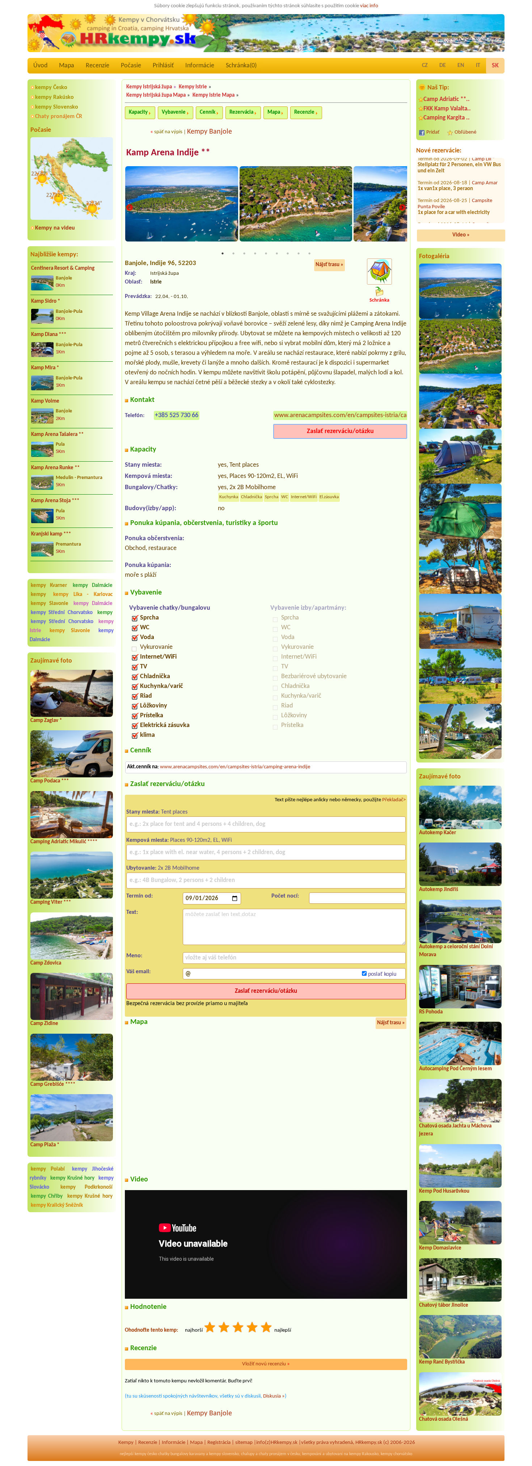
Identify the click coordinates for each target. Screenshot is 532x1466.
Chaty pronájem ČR (58, 116)
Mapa (66, 65)
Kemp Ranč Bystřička (442, 1362)
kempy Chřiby (47, 1196)
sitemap (244, 1442)
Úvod (40, 65)
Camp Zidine (44, 1023)
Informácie (199, 65)
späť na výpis (168, 132)
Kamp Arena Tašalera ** (57, 434)
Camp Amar (485, 158)
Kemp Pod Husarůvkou (444, 1191)
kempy (41, 594)
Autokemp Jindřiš (438, 889)
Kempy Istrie (193, 87)
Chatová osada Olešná (443, 1419)
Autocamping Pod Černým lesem (455, 1069)
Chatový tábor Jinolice (443, 1305)
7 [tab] (287, 253)
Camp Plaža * (44, 1145)
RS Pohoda (431, 1012)
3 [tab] (244, 253)
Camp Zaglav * (46, 720)
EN (460, 65)
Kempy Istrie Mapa (214, 95)
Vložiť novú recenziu (266, 1364)
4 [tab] (255, 253)
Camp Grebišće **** (52, 1084)
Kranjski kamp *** (51, 534)
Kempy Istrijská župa (149, 87)
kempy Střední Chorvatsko (62, 613)
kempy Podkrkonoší (86, 1187)
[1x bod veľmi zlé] (210, 1328)
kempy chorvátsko (396, 1454)
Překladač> (394, 800)
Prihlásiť (163, 65)
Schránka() (241, 65)
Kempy (126, 1442)
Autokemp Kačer (437, 833)
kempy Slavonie (49, 603)
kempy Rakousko (364, 1454)
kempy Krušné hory (72, 1178)
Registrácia (219, 1442)
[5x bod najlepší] (266, 1328)
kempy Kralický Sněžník (57, 1205)
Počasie (131, 65)
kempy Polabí (48, 1169)
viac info (369, 6)
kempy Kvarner (49, 585)
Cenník (207, 112)
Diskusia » (274, 1396)
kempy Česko (51, 88)
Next (402, 208)
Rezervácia (241, 112)
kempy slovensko (224, 1454)
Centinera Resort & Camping (62, 268)
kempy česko (146, 1454)
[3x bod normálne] (238, 1328)
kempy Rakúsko (54, 97)
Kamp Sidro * (45, 301)
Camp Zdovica (45, 963)
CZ (425, 65)
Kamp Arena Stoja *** (55, 501)
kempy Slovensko (56, 107)
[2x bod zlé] (224, 1328)
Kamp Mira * (45, 368)
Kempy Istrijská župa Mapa (156, 95)
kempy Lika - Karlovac (83, 594)
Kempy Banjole (209, 131)
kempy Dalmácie (93, 585)
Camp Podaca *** (49, 781)
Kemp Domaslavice (440, 1248)
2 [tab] (233, 253)
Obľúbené (465, 132)
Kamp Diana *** (48, 334)
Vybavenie (174, 112)
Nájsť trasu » (329, 265)
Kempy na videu (55, 228)
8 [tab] (298, 253)
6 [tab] (276, 253)
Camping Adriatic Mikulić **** (63, 842)
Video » (461, 235)
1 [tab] (222, 253)
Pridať (432, 132)
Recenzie (304, 112)
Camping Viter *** (50, 902)
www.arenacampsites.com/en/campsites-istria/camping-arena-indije (365, 415)
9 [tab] (309, 253)
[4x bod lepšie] (252, 1328)
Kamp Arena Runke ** (55, 468)
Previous (129, 208)
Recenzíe (97, 65)
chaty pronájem (272, 1454)
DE (442, 65)
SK (495, 65)
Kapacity (138, 112)
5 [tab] (266, 253)
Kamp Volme (45, 401)
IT (478, 65)
